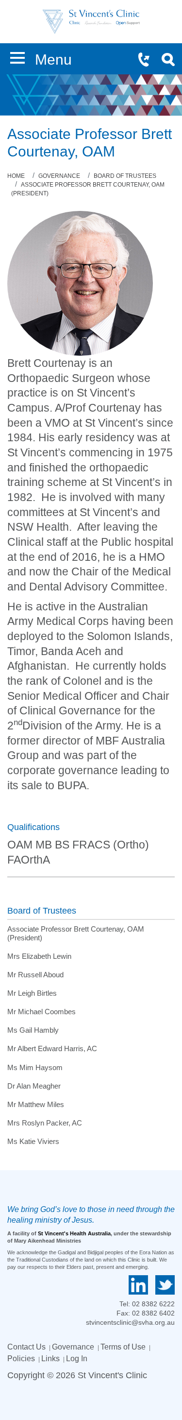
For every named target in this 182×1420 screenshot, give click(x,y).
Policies (21, 1358)
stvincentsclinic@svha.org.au (130, 1322)
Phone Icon (148, 60)
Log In (76, 1358)
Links (50, 1358)
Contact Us (26, 1347)
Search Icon (171, 60)
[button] (17, 56)
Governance (73, 1347)
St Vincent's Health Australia (74, 1233)
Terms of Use (123, 1347)
